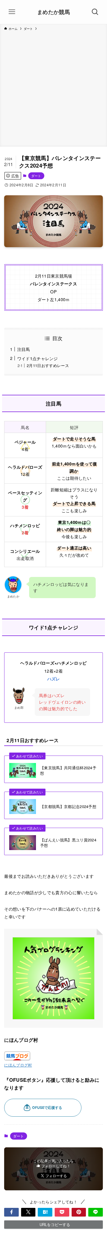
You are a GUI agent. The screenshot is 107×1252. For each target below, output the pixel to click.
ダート (36, 175)
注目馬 (23, 349)
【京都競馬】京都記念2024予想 (68, 806)
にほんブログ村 (18, 1065)
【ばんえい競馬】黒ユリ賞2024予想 (68, 842)
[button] (11, 1212)
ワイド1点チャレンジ (37, 358)
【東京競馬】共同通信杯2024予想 (68, 770)
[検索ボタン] (95, 12)
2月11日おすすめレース (48, 365)
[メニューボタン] (12, 12)
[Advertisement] (53, 87)
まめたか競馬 (53, 12)
